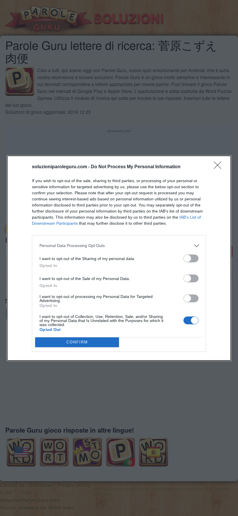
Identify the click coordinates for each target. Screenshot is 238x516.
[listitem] (119, 246)
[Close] (219, 167)
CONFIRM (77, 342)
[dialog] (119, 258)
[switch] (191, 258)
